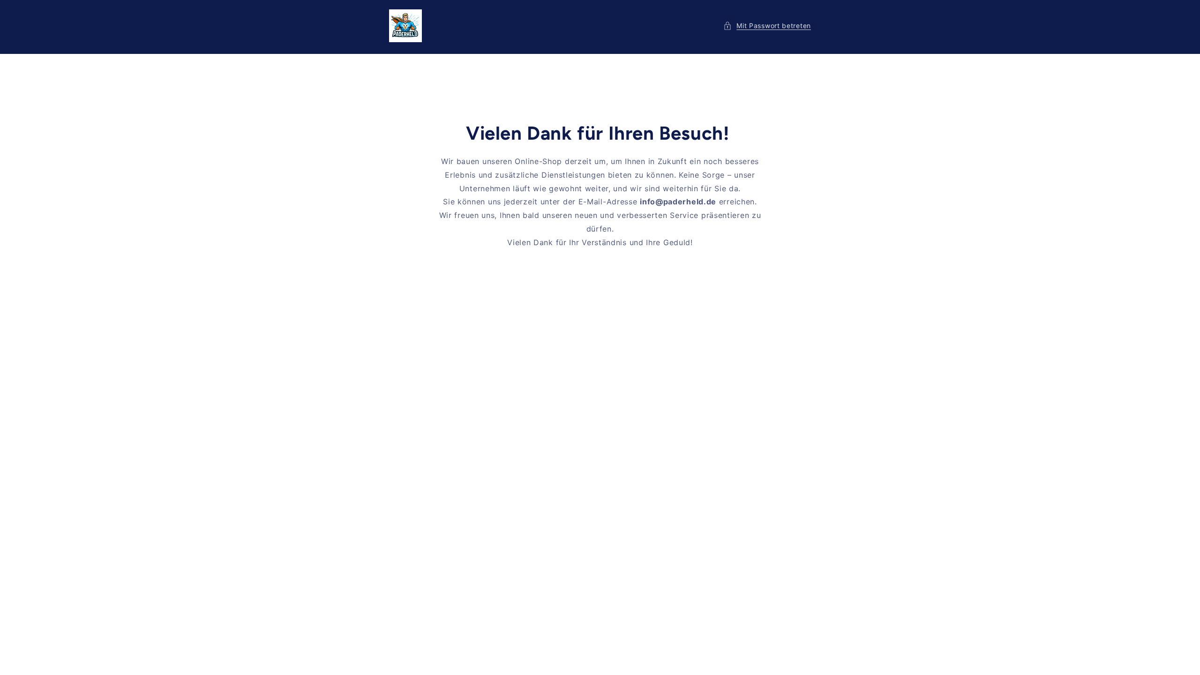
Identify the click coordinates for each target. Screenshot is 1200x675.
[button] (767, 25)
